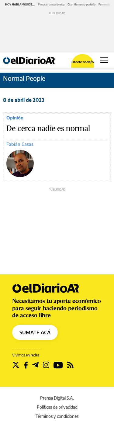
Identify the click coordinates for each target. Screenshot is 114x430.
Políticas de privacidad (57, 407)
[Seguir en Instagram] (46, 365)
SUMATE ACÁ (34, 332)
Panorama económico (51, 4)
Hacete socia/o (82, 62)
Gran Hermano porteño (81, 4)
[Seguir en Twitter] (15, 365)
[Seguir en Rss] (70, 365)
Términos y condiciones (57, 416)
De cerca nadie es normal (48, 128)
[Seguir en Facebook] (26, 365)
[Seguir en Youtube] (58, 365)
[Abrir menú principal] (104, 60)
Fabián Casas (19, 144)
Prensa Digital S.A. (57, 398)
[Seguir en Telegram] (35, 365)
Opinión (14, 117)
